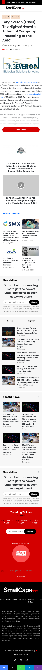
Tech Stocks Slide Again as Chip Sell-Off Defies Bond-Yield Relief (27, 368)
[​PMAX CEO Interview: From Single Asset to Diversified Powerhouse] (30, 251)
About (14, 599)
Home (2, 599)
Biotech (6, 17)
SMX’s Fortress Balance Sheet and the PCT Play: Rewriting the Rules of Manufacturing (11, 235)
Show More (20, 130)
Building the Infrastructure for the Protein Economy (10, 261)
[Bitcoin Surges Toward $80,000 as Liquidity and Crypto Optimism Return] (8, 331)
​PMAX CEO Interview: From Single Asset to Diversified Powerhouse (28, 262)
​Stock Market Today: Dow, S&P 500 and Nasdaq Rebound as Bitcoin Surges (28, 343)
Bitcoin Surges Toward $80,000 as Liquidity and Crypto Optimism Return (27, 330)
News (8, 599)
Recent (10, 321)
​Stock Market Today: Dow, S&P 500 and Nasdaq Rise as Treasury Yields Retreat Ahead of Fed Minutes (28, 381)
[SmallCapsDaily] (15, 7)
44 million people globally (26, 82)
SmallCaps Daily (10, 46)
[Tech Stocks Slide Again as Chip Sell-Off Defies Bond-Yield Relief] (8, 369)
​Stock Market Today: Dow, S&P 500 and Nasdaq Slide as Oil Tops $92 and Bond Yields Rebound (28, 356)
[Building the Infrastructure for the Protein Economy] (11, 251)
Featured (15, 17)
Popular (31, 321)
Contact (39, 599)
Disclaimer (22, 599)
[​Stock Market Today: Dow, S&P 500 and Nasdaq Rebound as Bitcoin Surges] (8, 342)
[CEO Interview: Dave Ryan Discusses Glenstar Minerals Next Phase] (30, 224)
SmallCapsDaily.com (21, 654)
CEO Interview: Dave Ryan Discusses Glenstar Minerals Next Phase (30, 234)
